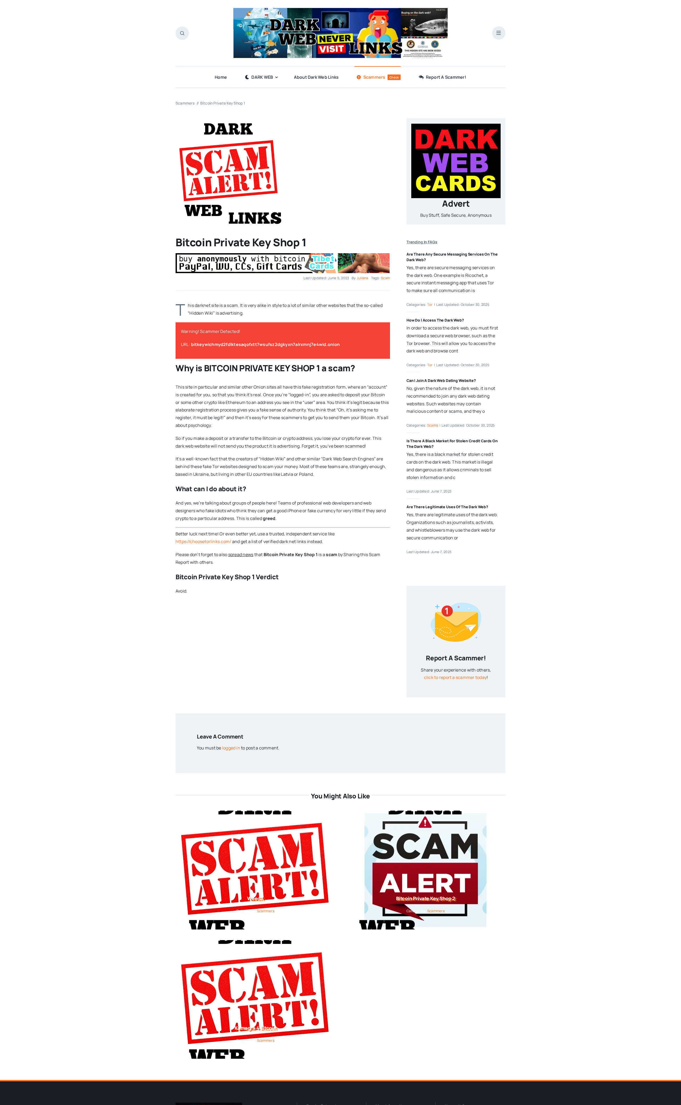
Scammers (266, 910)
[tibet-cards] (283, 255)
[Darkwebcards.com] (456, 126)
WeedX (255, 898)
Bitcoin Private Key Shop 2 (425, 898)
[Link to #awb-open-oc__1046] (182, 33)
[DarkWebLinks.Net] (340, 10)
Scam (385, 278)
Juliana (362, 278)
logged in (231, 748)
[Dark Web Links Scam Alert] (229, 120)
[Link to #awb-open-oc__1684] (498, 33)
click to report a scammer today (455, 677)
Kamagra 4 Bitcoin (255, 1028)
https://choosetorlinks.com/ (203, 541)
